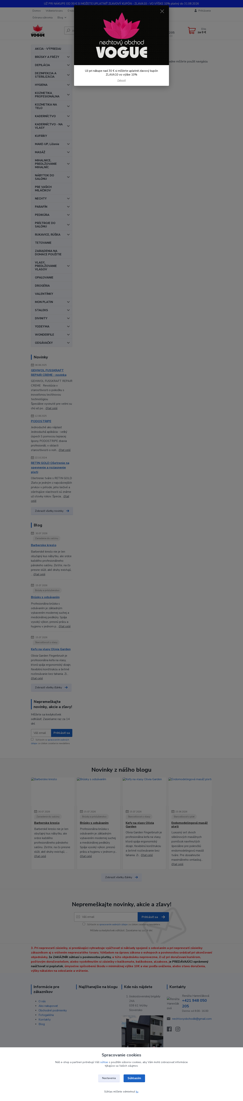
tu (137, 1091)
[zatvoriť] (162, 11)
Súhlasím (134, 1078)
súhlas (104, 1062)
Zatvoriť (121, 80)
